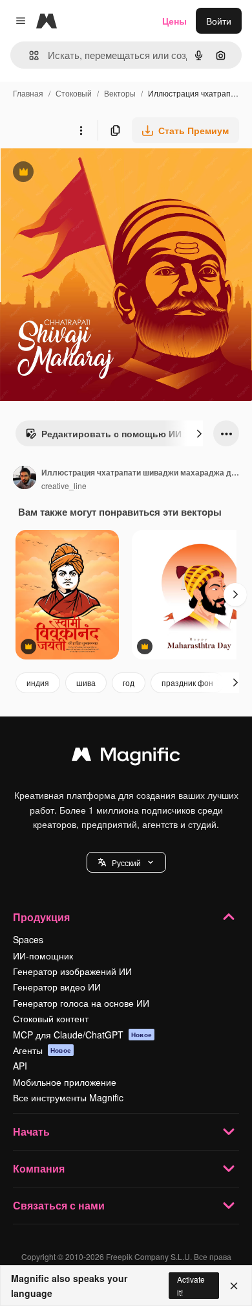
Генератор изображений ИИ (72, 971)
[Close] (234, 1286)
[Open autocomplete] (29, 55)
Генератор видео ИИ (57, 986)
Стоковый (74, 92)
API (20, 1065)
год (128, 682)
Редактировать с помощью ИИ (103, 436)
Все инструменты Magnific (68, 1097)
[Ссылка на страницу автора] (24, 479)
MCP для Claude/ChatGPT (82, 1034)
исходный (87, 173)
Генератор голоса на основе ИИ (81, 1002)
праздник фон (187, 682)
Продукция (41, 917)
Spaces (28, 939)
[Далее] (199, 433)
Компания (39, 1168)
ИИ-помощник (43, 955)
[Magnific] (126, 757)
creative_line (64, 485)
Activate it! (191, 1285)
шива (86, 682)
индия (37, 682)
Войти (218, 20)
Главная (28, 92)
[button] (126, 862)
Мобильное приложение (64, 1081)
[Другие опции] (81, 130)
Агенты (42, 1050)
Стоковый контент (51, 1018)
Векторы (120, 92)
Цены (174, 20)
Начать (31, 1131)
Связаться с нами (59, 1205)
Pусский (126, 862)
